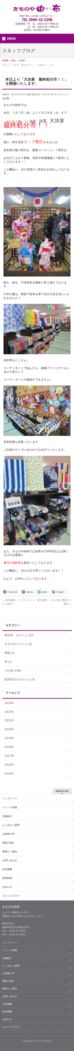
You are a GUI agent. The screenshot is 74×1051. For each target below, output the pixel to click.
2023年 (9, 703)
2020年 (9, 729)
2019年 (9, 738)
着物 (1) (10, 652)
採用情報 (7, 878)
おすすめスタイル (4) (18, 644)
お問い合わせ (9, 860)
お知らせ (7, 886)
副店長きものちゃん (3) (20, 679)
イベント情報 (9, 807)
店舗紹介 (7, 816)
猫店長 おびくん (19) (19, 635)
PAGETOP (62, 791)
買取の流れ (8, 842)
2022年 (9, 711)
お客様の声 (8, 833)
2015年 (9, 773)
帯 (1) (8, 661)
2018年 (9, 747)
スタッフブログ (11, 895)
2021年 (9, 720)
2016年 (9, 764)
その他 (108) (13, 670)
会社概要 (7, 869)
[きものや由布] (37, 7)
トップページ (9, 798)
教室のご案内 (9, 851)
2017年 (9, 755)
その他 (5, 98)
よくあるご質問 (11, 825)
